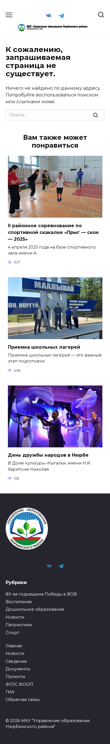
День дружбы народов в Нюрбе (48, 455)
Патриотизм (19, 624)
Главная (14, 645)
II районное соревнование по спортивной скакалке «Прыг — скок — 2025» (53, 232)
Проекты (15, 676)
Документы (18, 668)
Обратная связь (22, 699)
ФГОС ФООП (19, 684)
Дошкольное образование (35, 609)
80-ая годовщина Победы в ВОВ (41, 594)
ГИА (10, 692)
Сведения (16, 661)
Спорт (12, 632)
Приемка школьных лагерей (44, 347)
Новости (15, 617)
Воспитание (19, 601)
